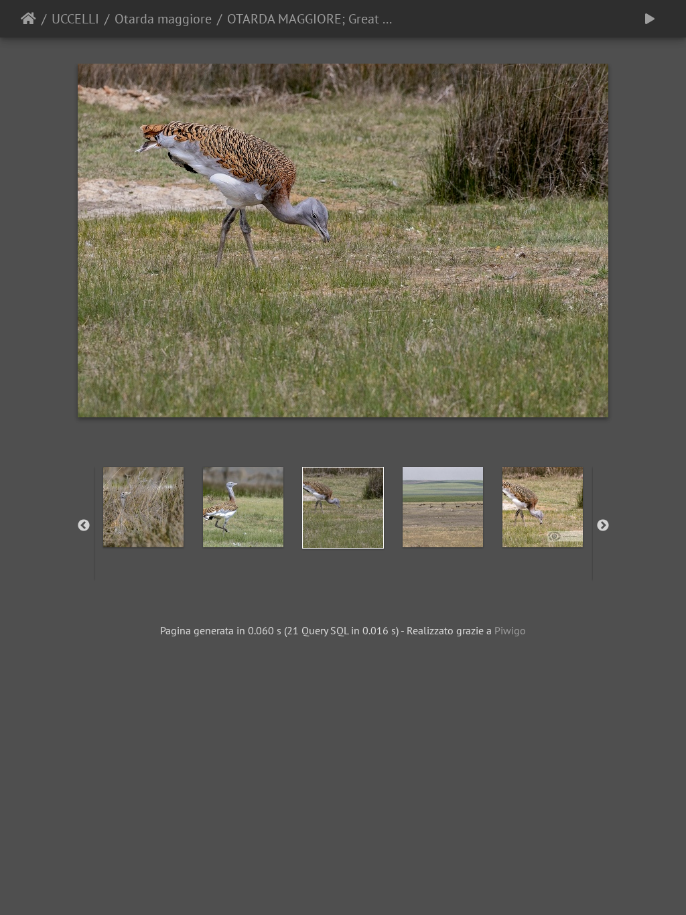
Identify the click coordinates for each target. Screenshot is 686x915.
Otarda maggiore (163, 18)
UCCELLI (75, 18)
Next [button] (603, 526)
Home (28, 19)
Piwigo (510, 630)
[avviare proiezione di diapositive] (649, 18)
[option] (144, 507)
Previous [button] (83, 526)
